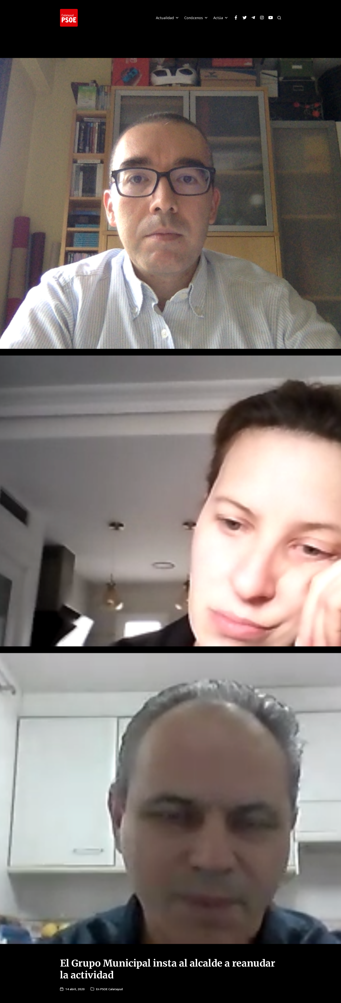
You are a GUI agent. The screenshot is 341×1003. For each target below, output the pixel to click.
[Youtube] (270, 18)
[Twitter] (244, 18)
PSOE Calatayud (111, 989)
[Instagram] (262, 18)
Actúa (218, 18)
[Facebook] (235, 18)
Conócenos (193, 18)
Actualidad (165, 18)
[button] (279, 18)
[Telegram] (253, 18)
